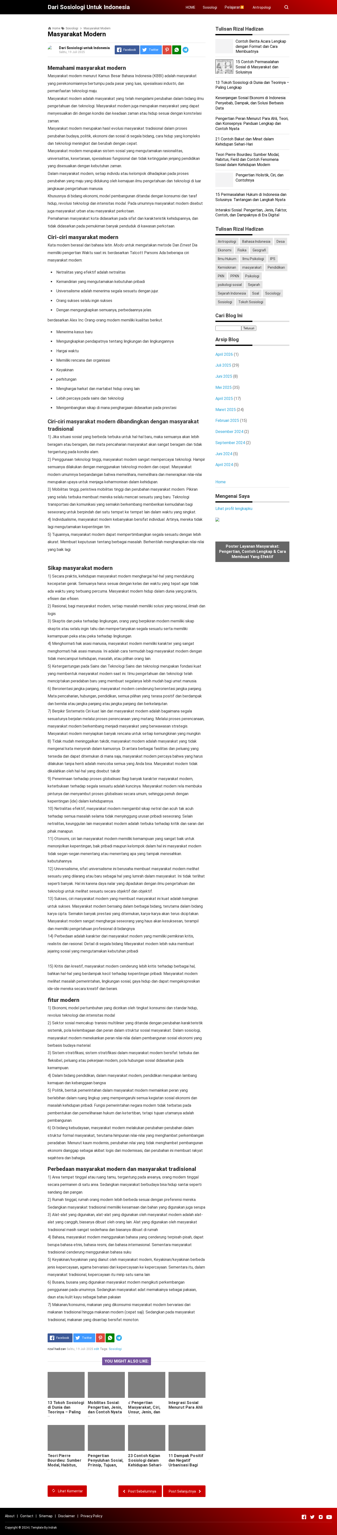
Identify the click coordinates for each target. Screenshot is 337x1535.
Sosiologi (210, 7)
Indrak (52, 1527)
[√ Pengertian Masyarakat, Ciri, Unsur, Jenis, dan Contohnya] (146, 1385)
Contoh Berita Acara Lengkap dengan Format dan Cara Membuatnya (261, 46)
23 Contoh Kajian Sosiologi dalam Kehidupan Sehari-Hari (145, 1462)
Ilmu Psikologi (253, 259)
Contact (26, 1516)
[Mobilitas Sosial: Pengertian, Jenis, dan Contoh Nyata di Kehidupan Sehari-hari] (106, 1385)
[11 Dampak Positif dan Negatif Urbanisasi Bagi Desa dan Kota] (187, 1438)
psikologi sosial (230, 285)
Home (220, 482)
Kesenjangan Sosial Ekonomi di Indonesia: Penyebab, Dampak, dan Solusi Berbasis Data (250, 103)
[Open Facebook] (304, 1517)
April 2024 (224, 464)
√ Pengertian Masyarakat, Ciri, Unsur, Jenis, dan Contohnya (144, 1409)
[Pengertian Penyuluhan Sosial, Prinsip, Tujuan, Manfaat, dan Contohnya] (106, 1438)
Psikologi (252, 276)
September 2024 (230, 442)
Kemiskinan (227, 267)
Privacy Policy (91, 1516)
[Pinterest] (167, 49)
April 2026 (224, 354)
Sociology (273, 293)
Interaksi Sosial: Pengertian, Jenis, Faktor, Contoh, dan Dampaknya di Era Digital (251, 213)
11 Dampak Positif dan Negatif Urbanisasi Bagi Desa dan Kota (186, 1462)
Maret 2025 (225, 409)
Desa (281, 241)
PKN (221, 276)
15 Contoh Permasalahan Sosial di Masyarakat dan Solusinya (257, 67)
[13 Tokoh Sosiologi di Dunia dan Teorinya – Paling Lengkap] (66, 1385)
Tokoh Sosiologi (250, 302)
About (10, 1516)
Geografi (259, 250)
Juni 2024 (223, 453)
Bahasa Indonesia (256, 241)
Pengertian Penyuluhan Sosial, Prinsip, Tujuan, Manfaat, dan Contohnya (105, 1465)
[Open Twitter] (312, 1517)
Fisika (242, 250)
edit (96, 1349)
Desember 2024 (229, 431)
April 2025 (224, 398)
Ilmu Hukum (227, 259)
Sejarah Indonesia (232, 293)
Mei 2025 (223, 387)
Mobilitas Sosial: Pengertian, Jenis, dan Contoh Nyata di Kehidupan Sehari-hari (105, 1412)
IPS (272, 259)
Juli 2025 (223, 365)
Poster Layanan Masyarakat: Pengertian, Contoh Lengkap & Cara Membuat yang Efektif (252, 551)
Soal (255, 293)
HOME (190, 7)
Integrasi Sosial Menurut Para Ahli (185, 1405)
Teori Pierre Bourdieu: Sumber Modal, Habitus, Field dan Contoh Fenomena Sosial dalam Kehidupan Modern (64, 1469)
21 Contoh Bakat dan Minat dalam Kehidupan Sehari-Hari (244, 142)
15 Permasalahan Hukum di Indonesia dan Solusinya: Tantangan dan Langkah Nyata (250, 197)
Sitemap (46, 1516)
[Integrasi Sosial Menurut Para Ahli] (187, 1385)
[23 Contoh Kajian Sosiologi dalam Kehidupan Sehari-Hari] (146, 1438)
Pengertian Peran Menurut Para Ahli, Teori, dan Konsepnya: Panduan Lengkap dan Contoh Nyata (251, 123)
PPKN (234, 276)
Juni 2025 (223, 376)
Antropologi (262, 7)
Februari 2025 (227, 420)
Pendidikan (276, 267)
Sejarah (254, 285)
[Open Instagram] (321, 1517)
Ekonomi (224, 250)
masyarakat (252, 267)
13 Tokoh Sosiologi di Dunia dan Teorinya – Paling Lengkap (66, 1409)
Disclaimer (66, 1516)
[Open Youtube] (329, 1517)
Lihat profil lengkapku (233, 508)
